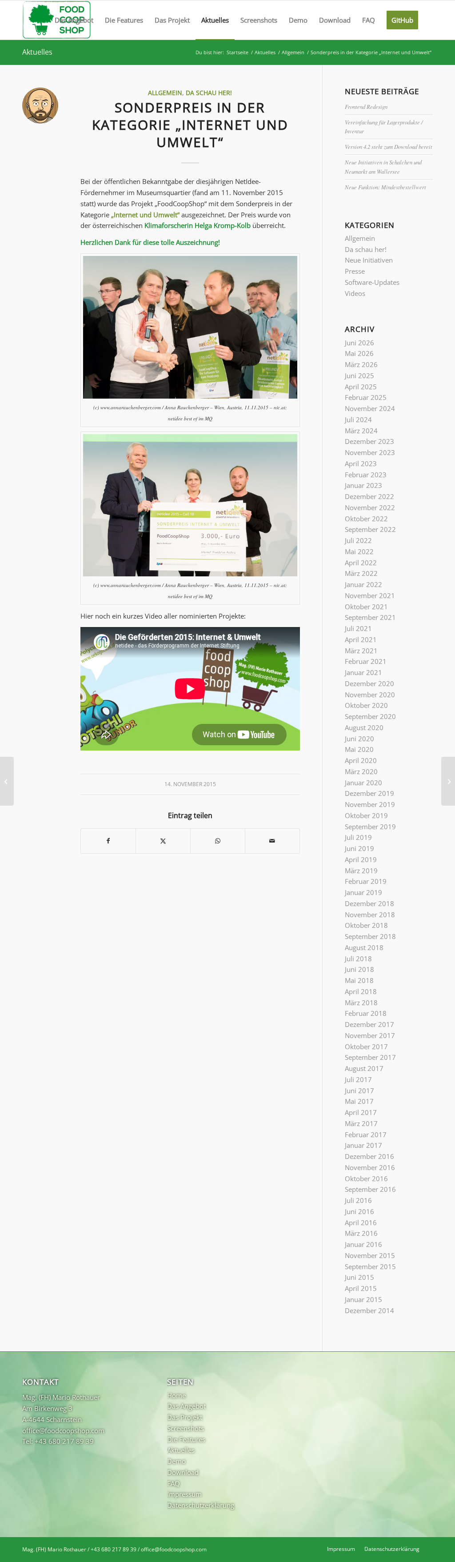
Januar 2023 (363, 485)
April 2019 (361, 859)
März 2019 (361, 870)
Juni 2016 (359, 1211)
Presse (355, 271)
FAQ (173, 1483)
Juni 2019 (359, 848)
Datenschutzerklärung (200, 1505)
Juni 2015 (359, 1277)
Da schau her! (209, 93)
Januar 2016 (363, 1244)
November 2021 (370, 595)
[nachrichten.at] (7, 781)
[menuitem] (74, 20)
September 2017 (370, 1057)
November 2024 (370, 408)
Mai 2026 (359, 353)
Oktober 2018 (366, 925)
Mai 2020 (359, 749)
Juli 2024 (358, 419)
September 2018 (370, 936)
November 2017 (370, 1035)
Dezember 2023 (369, 441)
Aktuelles (37, 52)
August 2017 (364, 1068)
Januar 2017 (363, 1145)
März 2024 (361, 430)
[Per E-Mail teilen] (272, 841)
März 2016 (361, 1233)
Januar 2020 (363, 782)
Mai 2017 (359, 1101)
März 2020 (361, 771)
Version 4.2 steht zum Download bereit (388, 146)
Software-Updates (372, 282)
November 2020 (370, 694)
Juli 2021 (358, 628)
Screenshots (185, 1428)
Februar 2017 (366, 1134)
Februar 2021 (366, 661)
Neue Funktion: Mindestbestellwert (385, 187)
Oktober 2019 (366, 815)
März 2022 (361, 573)
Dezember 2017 (369, 1024)
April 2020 (361, 760)
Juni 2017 (359, 1090)
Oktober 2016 (366, 1178)
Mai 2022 (359, 551)
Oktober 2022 (366, 518)
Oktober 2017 (366, 1046)
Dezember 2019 (369, 793)
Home (176, 1395)
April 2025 (361, 386)
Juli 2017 (358, 1079)
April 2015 (361, 1288)
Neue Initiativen (369, 260)
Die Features (186, 1439)
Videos (355, 293)
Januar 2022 (363, 584)
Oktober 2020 (366, 705)
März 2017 (361, 1123)
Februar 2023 (366, 474)
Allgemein (165, 93)
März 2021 (361, 650)
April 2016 (361, 1222)
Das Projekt (184, 1417)
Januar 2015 (363, 1299)
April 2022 (361, 562)
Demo (176, 1461)
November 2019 (370, 804)
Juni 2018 (359, 969)
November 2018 (370, 914)
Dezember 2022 (369, 496)
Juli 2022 (358, 540)
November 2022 (370, 507)
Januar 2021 (363, 672)
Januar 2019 (363, 892)
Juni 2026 (359, 342)
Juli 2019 (358, 837)
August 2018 (364, 947)
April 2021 (361, 639)
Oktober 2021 (366, 606)
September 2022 (370, 529)
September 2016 (370, 1189)
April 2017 (361, 1112)
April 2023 (361, 463)
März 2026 (361, 364)
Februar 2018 (366, 1013)
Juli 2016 (358, 1200)
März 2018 (361, 1002)
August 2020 (364, 727)
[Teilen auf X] (163, 841)
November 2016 (370, 1167)
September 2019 (370, 826)
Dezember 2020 (369, 683)
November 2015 (370, 1255)
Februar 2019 (366, 881)
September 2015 (370, 1266)
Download (183, 1472)
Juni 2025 (359, 375)
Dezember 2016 (369, 1156)
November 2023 (370, 452)
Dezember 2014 (369, 1310)
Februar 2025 (366, 397)
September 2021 (370, 617)
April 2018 (361, 991)
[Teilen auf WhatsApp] (218, 841)
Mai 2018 (359, 980)
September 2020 (370, 716)
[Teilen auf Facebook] (108, 841)
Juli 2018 (358, 958)
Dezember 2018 (369, 903)
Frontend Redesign (366, 106)
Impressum (184, 1494)
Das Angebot (186, 1406)
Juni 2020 (359, 738)
